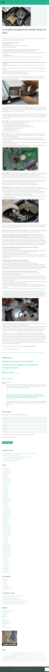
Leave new (9, 378)
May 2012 (5, 570)
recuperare (41, 656)
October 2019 (5, 481)
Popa (4, 597)
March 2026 (5, 469)
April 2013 (5, 564)
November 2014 (6, 529)
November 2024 (6, 479)
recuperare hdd (18, 659)
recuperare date (33, 352)
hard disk (13, 656)
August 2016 (5, 501)
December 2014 (6, 527)
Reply (7, 389)
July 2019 (5, 486)
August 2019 (5, 484)
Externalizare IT (5, 616)
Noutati (4, 585)
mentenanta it (22, 656)
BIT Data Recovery (19, 78)
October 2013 (5, 553)
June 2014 (5, 538)
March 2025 (5, 477)
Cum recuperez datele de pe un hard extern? (14, 599)
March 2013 (5, 566)
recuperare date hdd (40, 352)
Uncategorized (6, 588)
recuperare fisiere (10, 659)
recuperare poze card (32, 659)
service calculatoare (5, 661)
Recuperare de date (6, 619)
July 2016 (5, 503)
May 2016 (5, 505)
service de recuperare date (13, 333)
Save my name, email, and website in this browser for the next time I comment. (18, 434)
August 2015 (5, 518)
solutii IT (24, 661)
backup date (5, 352)
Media (4, 583)
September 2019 (6, 482)
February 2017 (6, 497)
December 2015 (6, 510)
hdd (17, 656)
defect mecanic (22, 352)
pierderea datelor (33, 656)
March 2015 (5, 523)
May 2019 (5, 490)
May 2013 (5, 562)
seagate (43, 659)
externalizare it (25, 654)
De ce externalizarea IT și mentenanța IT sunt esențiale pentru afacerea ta (17, 457)
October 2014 (5, 531)
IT (19, 656)
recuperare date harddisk (20, 657)
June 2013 (5, 561)
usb (38, 661)
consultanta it (10, 654)
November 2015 (6, 512)
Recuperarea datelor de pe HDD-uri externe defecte (13, 458)
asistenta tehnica (4, 652)
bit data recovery (11, 352)
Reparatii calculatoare (6, 623)
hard (9, 656)
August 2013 (5, 557)
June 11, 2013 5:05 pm (14, 382)
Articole (17, 36)
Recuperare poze (5, 621)
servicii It (20, 661)
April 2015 (5, 522)
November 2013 (6, 551)
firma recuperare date (33, 654)
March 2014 (5, 544)
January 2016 (5, 509)
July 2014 (5, 536)
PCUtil (3, 618)
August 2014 (5, 535)
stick (36, 661)
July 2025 (5, 475)
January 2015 (5, 525)
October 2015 (5, 514)
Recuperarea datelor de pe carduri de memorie (16, 596)
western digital (41, 661)
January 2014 (5, 548)
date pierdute (18, 654)
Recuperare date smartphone (12, 597)
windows (45, 661)
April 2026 (5, 468)
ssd (35, 661)
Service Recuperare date (6, 627)
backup (9, 652)
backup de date (18, 652)
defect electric (16, 352)
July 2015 (5, 520)
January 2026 (5, 471)
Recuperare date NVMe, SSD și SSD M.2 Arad (12, 455)
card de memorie (35, 652)
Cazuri (4, 581)
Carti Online (4, 614)
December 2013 (6, 549)
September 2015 (6, 516)
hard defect (27, 352)
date (13, 654)
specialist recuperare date (30, 661)
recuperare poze (25, 659)
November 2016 (6, 499)
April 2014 (5, 542)
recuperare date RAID (38, 657)
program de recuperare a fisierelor (17, 111)
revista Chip (17, 349)
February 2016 (6, 507)
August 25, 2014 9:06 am (10, 399)
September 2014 (6, 533)
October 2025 (5, 473)
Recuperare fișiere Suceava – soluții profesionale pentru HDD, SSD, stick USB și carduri (20, 453)
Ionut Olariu (11, 36)
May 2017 (5, 494)
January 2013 (5, 568)
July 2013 (5, 559)
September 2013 (6, 555)
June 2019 (5, 488)
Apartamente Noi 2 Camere (7, 610)
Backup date (8, 372)
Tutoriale (5, 586)
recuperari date (39, 659)
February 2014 (6, 546)
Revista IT (4, 625)
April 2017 (5, 495)
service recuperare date (13, 661)
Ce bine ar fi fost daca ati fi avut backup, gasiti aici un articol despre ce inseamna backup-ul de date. (21, 59)
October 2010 (5, 572)
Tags (3, 650)
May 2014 (5, 540)
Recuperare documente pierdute (17, 361)
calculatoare (29, 652)
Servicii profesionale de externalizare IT (10, 460)
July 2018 (5, 492)
